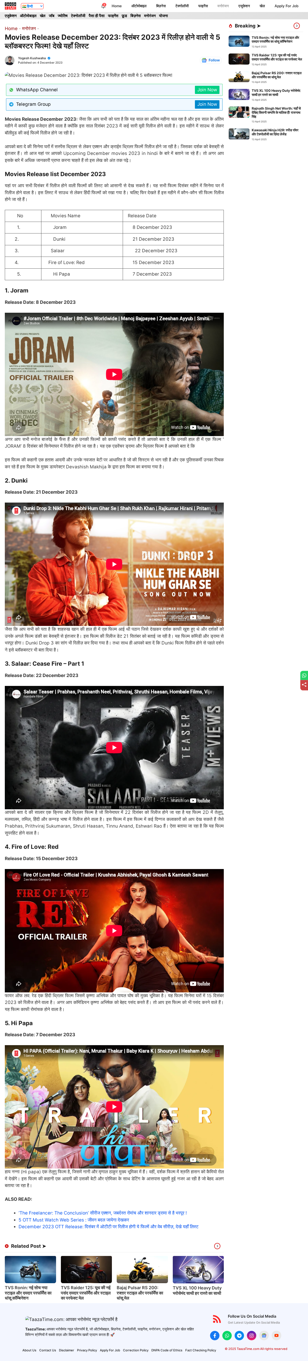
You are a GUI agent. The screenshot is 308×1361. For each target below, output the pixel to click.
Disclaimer (66, 1350)
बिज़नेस (161, 6)
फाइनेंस (203, 6)
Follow (214, 60)
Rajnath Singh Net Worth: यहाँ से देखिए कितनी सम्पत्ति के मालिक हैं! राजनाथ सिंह (276, 112)
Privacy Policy (87, 1350)
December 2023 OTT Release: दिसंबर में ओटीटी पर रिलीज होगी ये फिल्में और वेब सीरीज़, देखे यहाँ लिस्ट (109, 1226)
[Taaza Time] (10, 6)
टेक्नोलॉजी (182, 6)
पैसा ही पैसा (97, 15)
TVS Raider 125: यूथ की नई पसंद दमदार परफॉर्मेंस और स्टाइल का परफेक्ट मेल (86, 1293)
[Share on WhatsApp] (304, 675)
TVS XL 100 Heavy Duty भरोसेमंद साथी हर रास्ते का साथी (197, 1290)
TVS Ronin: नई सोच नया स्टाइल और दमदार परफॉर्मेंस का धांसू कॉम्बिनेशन (28, 1293)
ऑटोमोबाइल (139, 6)
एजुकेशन (244, 6)
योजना (163, 15)
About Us (29, 1350)
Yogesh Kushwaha (32, 58)
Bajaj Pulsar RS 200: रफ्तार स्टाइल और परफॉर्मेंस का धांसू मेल (140, 1293)
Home (117, 6)
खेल (262, 6)
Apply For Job (286, 6)
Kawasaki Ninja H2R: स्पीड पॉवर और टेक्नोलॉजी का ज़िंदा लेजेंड (275, 132)
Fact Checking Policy (200, 1350)
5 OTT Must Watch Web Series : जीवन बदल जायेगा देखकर (74, 1220)
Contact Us (47, 1350)
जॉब (51, 15)
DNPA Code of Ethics (166, 1350)
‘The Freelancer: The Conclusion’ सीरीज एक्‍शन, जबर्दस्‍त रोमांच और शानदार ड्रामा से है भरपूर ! (103, 1213)
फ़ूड (124, 15)
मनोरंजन (223, 6)
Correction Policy (135, 1350)
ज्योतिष (63, 15)
